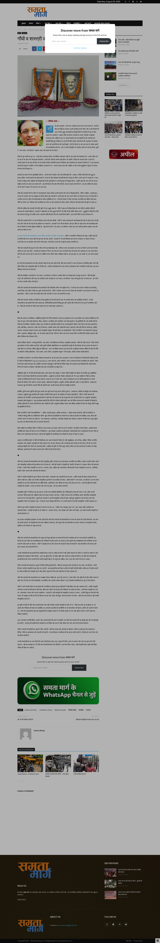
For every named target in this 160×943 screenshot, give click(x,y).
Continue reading (80, 48)
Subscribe (104, 41)
